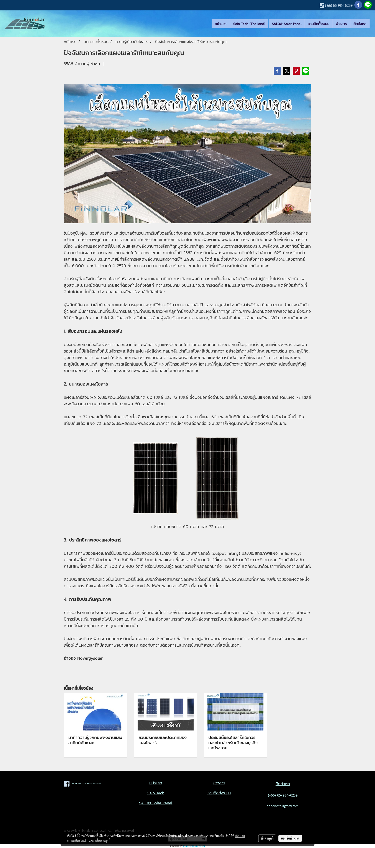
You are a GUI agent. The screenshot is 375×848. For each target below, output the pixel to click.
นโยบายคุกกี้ (102, 840)
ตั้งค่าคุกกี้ (267, 838)
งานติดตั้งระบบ (318, 23)
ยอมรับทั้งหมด (290, 838)
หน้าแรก (221, 23)
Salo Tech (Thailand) (249, 23)
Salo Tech (155, 793)
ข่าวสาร (341, 23)
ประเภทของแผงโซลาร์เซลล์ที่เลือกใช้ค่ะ (131, 291)
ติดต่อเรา (360, 23)
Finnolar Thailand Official (85, 783)
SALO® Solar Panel (286, 23)
